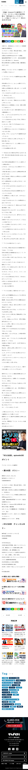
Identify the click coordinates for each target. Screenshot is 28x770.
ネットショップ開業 (14, 689)
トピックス (12, 687)
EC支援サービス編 (21, 680)
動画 (16, 694)
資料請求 (25, 763)
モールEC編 (14, 692)
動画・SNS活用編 (6, 697)
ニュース (5, 689)
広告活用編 (5, 701)
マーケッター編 (6, 692)
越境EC (13, 706)
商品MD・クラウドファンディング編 (10, 699)
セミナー (5, 687)
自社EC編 (18, 704)
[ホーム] (1, 5)
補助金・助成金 (4, 763)
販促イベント (5, 706)
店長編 (12, 701)
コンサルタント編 (6, 26)
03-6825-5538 (15, 721)
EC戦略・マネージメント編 (8, 680)
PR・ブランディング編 (8, 682)
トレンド (19, 687)
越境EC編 (20, 706)
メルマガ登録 (11, 763)
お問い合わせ (18, 763)
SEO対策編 (17, 682)
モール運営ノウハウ (7, 694)
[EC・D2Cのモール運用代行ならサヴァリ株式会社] (12, 1)
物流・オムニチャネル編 (8, 704)
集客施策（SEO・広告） (8, 709)
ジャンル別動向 (16, 685)
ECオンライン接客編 (14, 678)
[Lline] (12, 41)
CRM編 (5, 678)
